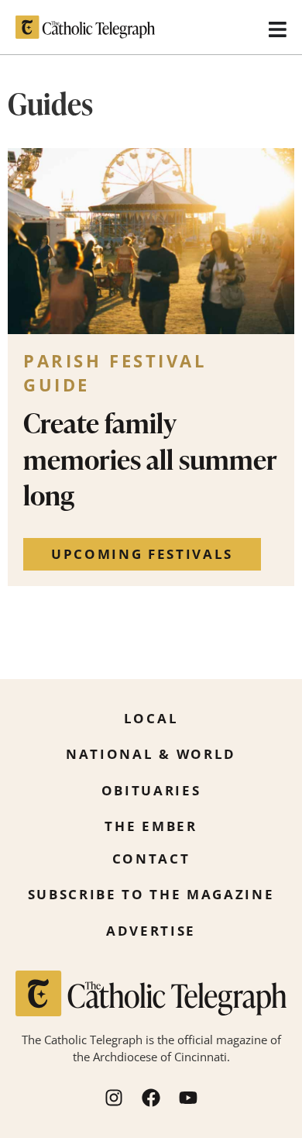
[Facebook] (151, 1097)
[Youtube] (188, 1097)
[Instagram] (114, 1097)
